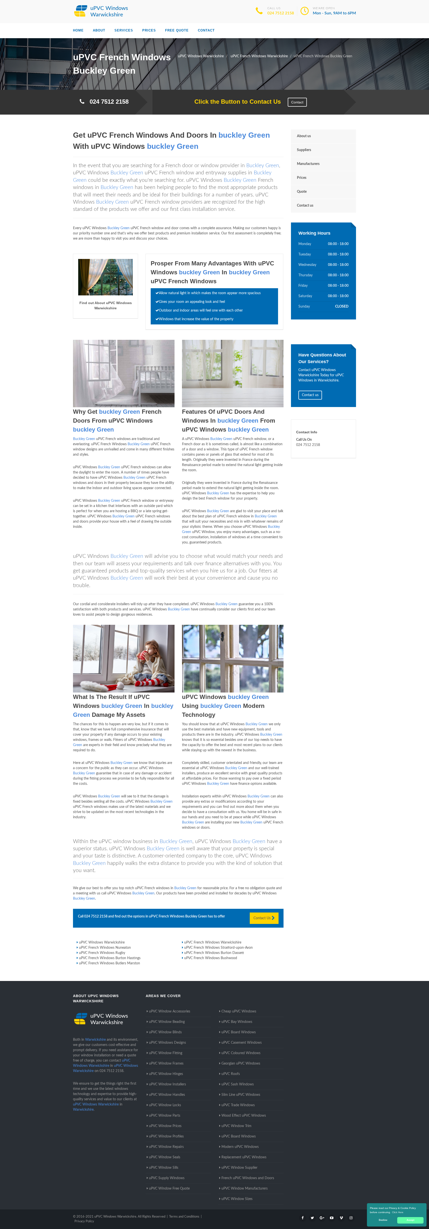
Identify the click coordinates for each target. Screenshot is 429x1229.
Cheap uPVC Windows (238, 1011)
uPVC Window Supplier (239, 1167)
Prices (149, 30)
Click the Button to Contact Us (235, 101)
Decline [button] (383, 1220)
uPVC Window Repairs (166, 1147)
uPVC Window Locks (165, 1105)
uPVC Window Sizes (236, 1199)
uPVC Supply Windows (166, 1178)
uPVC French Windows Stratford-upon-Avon (218, 947)
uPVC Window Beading (167, 1022)
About (99, 30)
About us (304, 136)
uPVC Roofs (230, 1074)
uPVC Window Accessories (169, 1011)
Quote (302, 191)
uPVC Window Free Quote (169, 1188)
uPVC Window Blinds (165, 1032)
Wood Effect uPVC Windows (243, 1115)
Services (123, 30)
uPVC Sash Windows (237, 1084)
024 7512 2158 (280, 13)
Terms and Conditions (184, 1216)
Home (78, 30)
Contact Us (262, 918)
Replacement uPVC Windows (243, 1157)
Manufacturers (308, 164)
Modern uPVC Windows (240, 1147)
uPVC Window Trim (236, 1126)
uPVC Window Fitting (165, 1053)
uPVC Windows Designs (167, 1042)
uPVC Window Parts (164, 1115)
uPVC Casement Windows (241, 1042)
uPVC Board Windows (238, 1032)
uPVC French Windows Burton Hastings (110, 958)
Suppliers (304, 150)
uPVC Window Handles (167, 1095)
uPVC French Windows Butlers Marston (109, 963)
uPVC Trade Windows (238, 1105)
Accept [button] (410, 1220)
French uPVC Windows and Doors (247, 1178)
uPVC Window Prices (165, 1126)
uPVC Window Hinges (166, 1074)
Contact (206, 30)
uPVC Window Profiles (166, 1136)
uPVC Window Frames (166, 1063)
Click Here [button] (397, 1212)
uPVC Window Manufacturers (244, 1188)
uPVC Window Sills (163, 1167)
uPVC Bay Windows (236, 1022)
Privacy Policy (84, 1221)
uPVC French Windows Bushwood (210, 958)
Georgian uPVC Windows (240, 1063)
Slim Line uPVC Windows (240, 1095)
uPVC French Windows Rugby (102, 953)
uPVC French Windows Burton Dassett (214, 953)
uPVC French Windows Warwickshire (212, 942)
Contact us (305, 205)
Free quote (177, 30)
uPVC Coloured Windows (240, 1053)
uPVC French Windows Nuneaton (105, 947)
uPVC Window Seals (164, 1157)
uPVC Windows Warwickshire (102, 942)
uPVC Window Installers (167, 1084)
